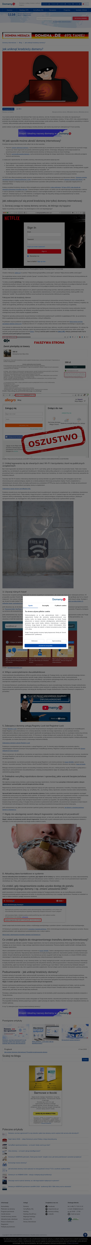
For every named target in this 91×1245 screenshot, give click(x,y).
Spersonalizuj (56, 641)
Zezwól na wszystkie (45, 645)
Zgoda (30, 605)
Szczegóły (45, 605)
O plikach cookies (60, 605)
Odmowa (34, 641)
